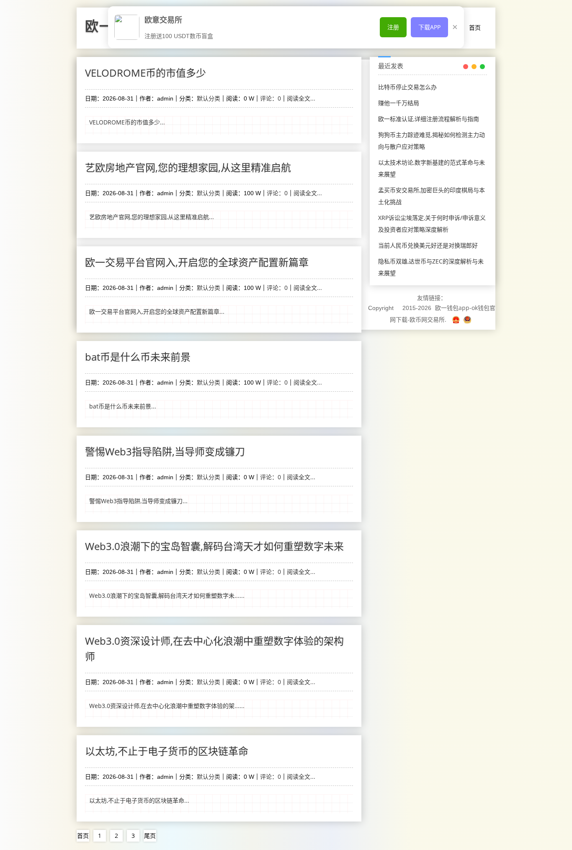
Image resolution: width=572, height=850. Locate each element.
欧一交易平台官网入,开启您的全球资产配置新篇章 (197, 262)
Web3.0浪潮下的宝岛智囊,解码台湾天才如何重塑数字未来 (214, 546)
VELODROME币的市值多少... (127, 122)
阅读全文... (301, 98)
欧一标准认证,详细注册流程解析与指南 (428, 119)
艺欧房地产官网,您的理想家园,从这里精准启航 (188, 167)
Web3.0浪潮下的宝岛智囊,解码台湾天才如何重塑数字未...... (167, 595)
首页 (475, 27)
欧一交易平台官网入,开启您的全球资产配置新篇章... (156, 311)
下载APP (429, 27)
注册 (393, 27)
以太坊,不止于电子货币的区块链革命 (166, 751)
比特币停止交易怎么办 (407, 87)
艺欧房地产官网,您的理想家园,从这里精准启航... (151, 217)
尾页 (150, 836)
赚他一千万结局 (398, 103)
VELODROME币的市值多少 (145, 73)
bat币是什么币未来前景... (122, 406)
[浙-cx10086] (456, 319)
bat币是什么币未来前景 (138, 357)
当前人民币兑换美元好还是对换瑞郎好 (428, 245)
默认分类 (208, 98)
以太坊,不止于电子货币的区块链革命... (139, 800)
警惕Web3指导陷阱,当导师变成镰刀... (138, 501)
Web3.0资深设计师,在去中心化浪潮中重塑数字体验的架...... (167, 706)
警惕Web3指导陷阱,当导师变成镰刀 (165, 451)
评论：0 (270, 98)
